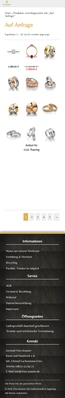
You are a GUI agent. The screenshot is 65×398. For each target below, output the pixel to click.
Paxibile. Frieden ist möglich (22, 268)
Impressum (12, 309)
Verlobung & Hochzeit (19, 256)
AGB (9, 285)
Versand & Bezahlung (18, 291)
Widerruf (11, 297)
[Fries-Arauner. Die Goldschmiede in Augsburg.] (12, 3)
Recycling (11, 262)
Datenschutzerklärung (18, 303)
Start (7, 13)
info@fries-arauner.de (27, 371)
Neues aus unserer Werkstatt (22, 251)
